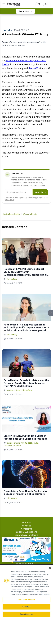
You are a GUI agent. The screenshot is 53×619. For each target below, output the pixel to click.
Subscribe (39, 192)
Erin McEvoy (12, 279)
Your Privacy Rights (26, 599)
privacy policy (9, 200)
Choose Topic (23, 11)
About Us (26, 522)
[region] (26, 591)
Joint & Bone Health (11, 214)
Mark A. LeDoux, (13, 390)
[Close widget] (47, 540)
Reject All (26, 607)
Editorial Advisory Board (26, 535)
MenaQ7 (33, 68)
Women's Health (30, 214)
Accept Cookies (26, 614)
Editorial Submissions (26, 531)
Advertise (26, 525)
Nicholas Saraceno (13, 445)
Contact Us (26, 528)
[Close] (50, 568)
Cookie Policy (44, 594)
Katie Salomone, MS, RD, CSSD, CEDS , (23, 443)
